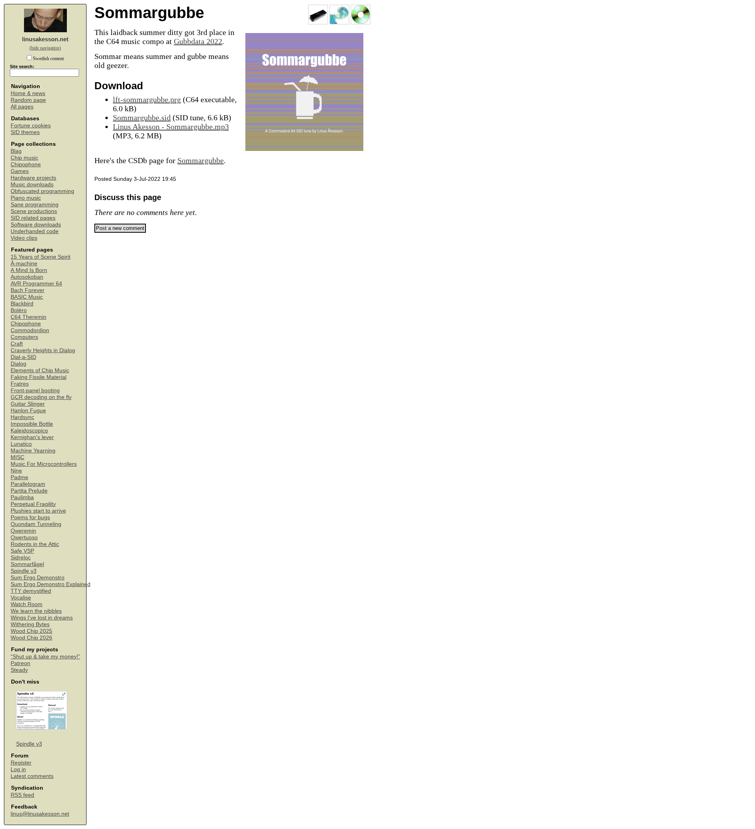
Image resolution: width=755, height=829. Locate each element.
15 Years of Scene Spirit (40, 257)
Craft (17, 344)
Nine (16, 471)
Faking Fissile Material (38, 377)
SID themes (25, 132)
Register (21, 763)
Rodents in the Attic (35, 544)
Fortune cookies (31, 126)
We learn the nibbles (36, 611)
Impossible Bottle (32, 424)
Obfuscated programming (42, 191)
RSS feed (22, 795)
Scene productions (34, 211)
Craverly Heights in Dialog (43, 350)
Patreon (20, 663)
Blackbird (22, 304)
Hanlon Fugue (28, 411)
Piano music (26, 198)
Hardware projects (33, 178)
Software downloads (36, 225)
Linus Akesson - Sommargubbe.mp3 (171, 126)
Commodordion (30, 330)
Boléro (19, 310)
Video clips (24, 238)
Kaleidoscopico (29, 431)
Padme (19, 477)
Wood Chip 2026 (31, 638)
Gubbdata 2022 (198, 41)
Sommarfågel (27, 564)
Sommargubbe (200, 160)
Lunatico (21, 444)
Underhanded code (35, 231)
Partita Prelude (29, 491)
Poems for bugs (30, 517)
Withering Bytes (30, 624)
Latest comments (32, 776)
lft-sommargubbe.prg (147, 99)
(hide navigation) (45, 48)
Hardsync (22, 417)
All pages (22, 107)
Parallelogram (28, 484)
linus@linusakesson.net (40, 814)
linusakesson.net (45, 39)
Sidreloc (21, 558)
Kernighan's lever (32, 437)
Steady (19, 670)
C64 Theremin (28, 317)
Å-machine (24, 264)
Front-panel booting (35, 390)
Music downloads (32, 184)
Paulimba (22, 497)
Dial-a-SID (23, 357)
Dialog (18, 364)
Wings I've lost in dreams (42, 618)
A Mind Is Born (29, 270)
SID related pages (33, 218)
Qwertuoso (24, 537)
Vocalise (21, 598)
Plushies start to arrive (38, 511)
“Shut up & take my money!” (45, 657)
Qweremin (23, 531)
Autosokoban (27, 277)
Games (20, 171)
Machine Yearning (33, 451)
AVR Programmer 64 (36, 284)
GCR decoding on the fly (41, 397)
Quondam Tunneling (36, 524)
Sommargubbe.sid (142, 117)
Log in (18, 769)
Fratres (20, 384)
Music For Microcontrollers (44, 464)
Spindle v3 (24, 571)
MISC (17, 457)
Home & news (28, 93)
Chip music (24, 158)
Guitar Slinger (28, 404)
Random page (28, 100)
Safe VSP (22, 551)
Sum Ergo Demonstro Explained (50, 584)
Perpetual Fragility (33, 504)
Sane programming (35, 205)
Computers (24, 337)
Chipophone (26, 164)
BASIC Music (27, 297)
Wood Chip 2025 (31, 631)
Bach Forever (27, 290)
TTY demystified (31, 591)
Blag (16, 151)
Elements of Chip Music (40, 370)
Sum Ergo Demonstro (37, 578)
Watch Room (26, 604)
